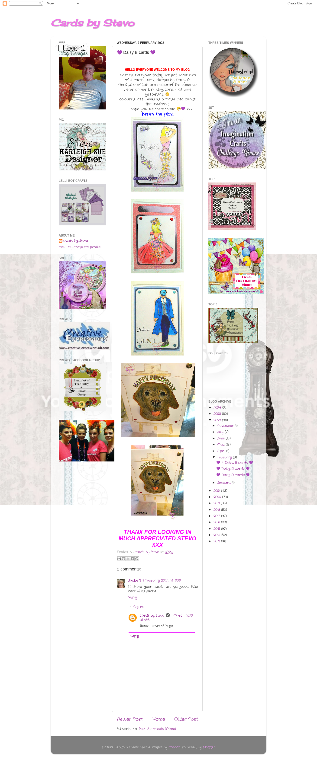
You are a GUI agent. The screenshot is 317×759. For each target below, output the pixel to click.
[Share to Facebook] (132, 558)
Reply (132, 597)
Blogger (209, 747)
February (225, 457)
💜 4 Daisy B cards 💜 (234, 463)
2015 (217, 529)
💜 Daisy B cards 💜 (233, 469)
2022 (217, 420)
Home (158, 719)
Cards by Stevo (92, 23)
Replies (138, 607)
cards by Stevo (152, 615)
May (221, 444)
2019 (217, 503)
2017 (217, 516)
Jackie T (134, 580)
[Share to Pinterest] (136, 558)
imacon (174, 747)
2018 (217, 510)
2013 (217, 541)
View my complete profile (79, 247)
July (221, 432)
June (221, 438)
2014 (217, 535)
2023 (217, 414)
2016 (217, 522)
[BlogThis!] (123, 558)
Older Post (186, 719)
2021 (217, 491)
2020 (217, 497)
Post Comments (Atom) (157, 729)
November (226, 426)
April (221, 451)
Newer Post (130, 719)
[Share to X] (128, 558)
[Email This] (119, 558)
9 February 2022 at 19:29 (161, 580)
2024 (217, 407)
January (224, 483)
